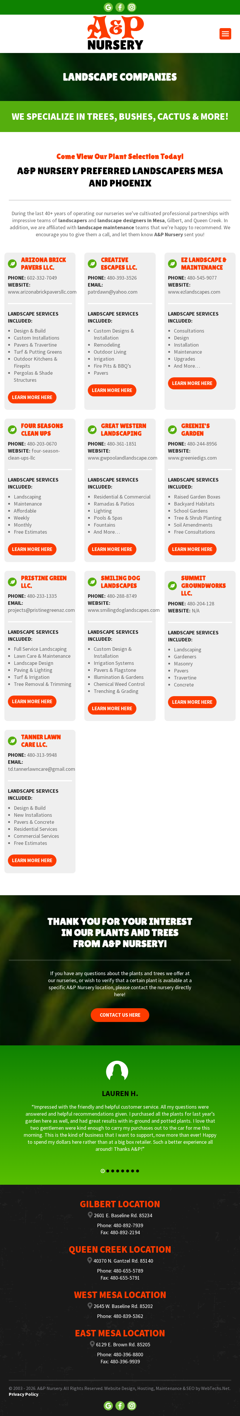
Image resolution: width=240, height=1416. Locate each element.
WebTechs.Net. (216, 1388)
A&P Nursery (49, 1388)
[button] (102, 1171)
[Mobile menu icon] (225, 34)
